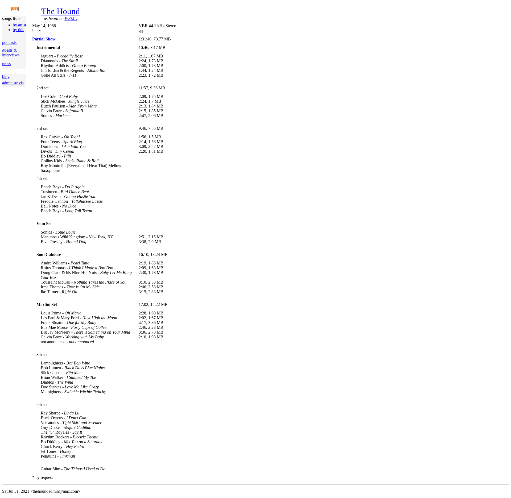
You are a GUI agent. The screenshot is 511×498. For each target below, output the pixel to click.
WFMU (71, 18)
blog (6, 76)
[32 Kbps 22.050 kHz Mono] (141, 32)
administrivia (13, 83)
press (6, 63)
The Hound (60, 11)
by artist (19, 25)
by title (18, 29)
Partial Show (44, 39)
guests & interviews (10, 52)
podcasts (9, 42)
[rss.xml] (15, 9)
